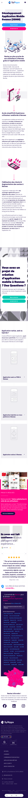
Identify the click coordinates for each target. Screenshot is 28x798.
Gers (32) (19, 620)
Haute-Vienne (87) (8, 644)
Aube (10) (17, 631)
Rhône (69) (19, 660)
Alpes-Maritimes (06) (8, 631)
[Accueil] (14, 2)
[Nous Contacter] (25, 2)
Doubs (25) (14, 640)
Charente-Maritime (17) (17, 635)
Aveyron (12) (13, 620)
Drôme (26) (20, 640)
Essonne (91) (17, 613)
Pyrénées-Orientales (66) (9, 660)
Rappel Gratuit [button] (14, 25)
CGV (14, 790)
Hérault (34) (6, 622)
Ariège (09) (6, 620)
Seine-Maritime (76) (18, 629)
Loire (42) (6, 649)
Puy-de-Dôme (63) (14, 658)
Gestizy (11, 792)
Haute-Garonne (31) (8, 613)
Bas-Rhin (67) (7, 633)
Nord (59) (19, 627)
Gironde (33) (12, 627)
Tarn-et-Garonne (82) (14, 615)
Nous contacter (14, 297)
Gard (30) (6, 627)
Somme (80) (13, 662)
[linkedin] (14, 706)
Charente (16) (7, 635)
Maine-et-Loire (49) (8, 653)
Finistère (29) (7, 642)
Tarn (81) (6, 615)
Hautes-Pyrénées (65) (19, 644)
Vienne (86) (20, 664)
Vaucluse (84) (7, 664)
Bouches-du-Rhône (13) (9, 624)
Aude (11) (6, 618)
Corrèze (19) (6, 638)
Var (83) (19, 662)
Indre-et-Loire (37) (8, 646)
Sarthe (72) (6, 662)
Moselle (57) (19, 655)
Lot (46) (11, 651)
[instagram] (23, 706)
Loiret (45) (6, 651)
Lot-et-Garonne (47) (19, 651)
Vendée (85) (14, 664)
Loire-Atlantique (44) (14, 649)
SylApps (17, 792)
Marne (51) (16, 653)
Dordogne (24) (7, 640)
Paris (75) (6, 658)
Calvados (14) (14, 633)
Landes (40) (13, 622)
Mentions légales (6, 790)
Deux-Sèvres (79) (15, 638)
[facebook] (5, 706)
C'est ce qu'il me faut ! (9, 382)
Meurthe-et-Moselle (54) (9, 655)
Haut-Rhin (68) (14, 642)
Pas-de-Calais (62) (8, 629)
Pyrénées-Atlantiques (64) (15, 618)
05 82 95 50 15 (14, 28)
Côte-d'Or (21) (19, 624)
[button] (7, 795)
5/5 (7, 547)
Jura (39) (22, 646)
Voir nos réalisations (8, 513)
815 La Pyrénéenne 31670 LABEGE (13, 772)
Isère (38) (16, 646)
